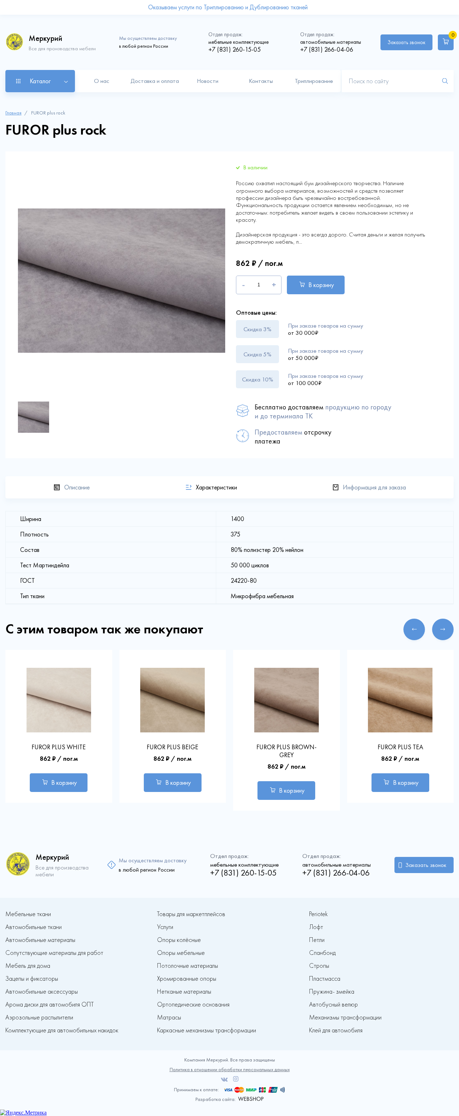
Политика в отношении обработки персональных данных (230, 1069)
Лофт (316, 927)
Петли (317, 940)
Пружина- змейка (331, 991)
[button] (414, 629)
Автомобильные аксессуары (41, 991)
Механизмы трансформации (345, 1017)
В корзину (321, 285)
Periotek (318, 914)
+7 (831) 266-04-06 (326, 49)
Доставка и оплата (155, 80)
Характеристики (216, 487)
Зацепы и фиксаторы (31, 979)
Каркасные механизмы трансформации (206, 1030)
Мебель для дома (27, 966)
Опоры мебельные (181, 953)
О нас (101, 80)
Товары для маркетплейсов (191, 914)
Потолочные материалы (187, 966)
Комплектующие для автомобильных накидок (61, 1030)
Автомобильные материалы (40, 940)
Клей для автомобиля (336, 1030)
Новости (207, 80)
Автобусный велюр (333, 1004)
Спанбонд (322, 953)
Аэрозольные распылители (39, 1017)
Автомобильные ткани (33, 927)
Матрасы (169, 1017)
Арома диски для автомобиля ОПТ (49, 1004)
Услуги (165, 927)
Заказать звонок (406, 42)
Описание (77, 487)
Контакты (261, 80)
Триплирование (314, 80)
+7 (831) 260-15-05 (234, 49)
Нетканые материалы (184, 991)
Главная (13, 113)
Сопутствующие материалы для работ (54, 953)
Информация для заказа (374, 487)
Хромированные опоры (186, 979)
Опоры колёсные (179, 940)
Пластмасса (324, 979)
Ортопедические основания (193, 1004)
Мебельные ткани (28, 914)
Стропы (319, 966)
